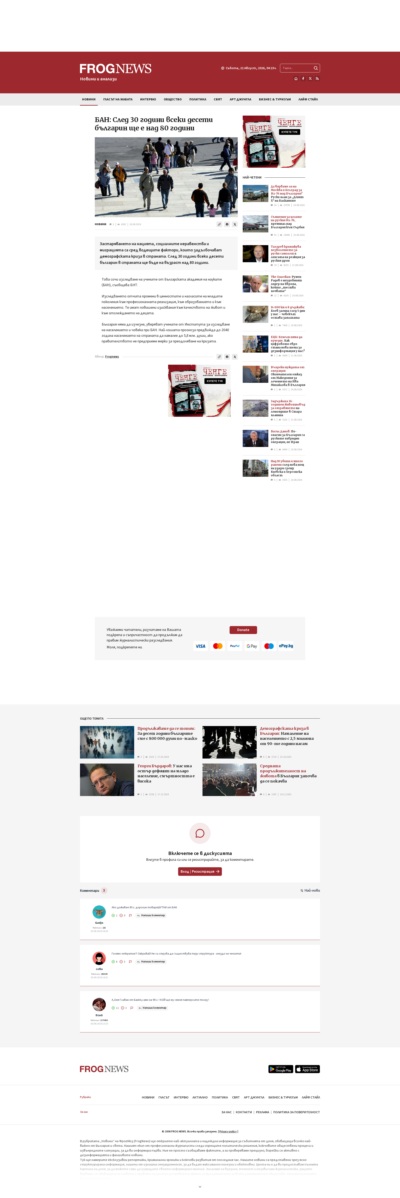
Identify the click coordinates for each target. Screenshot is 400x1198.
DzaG (99, 1015)
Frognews (112, 356)
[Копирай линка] (219, 224)
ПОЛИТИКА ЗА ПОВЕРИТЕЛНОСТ (296, 1112)
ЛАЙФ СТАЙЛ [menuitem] (308, 99)
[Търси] (315, 68)
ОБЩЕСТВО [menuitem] (173, 99)
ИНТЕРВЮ (181, 1097)
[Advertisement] (200, 26)
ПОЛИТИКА (220, 1097)
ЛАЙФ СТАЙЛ (311, 1097)
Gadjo (99, 923)
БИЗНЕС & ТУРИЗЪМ (283, 1097)
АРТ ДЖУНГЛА (254, 1097)
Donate (243, 630)
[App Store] (307, 1069)
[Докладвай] (130, 915)
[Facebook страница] (303, 78)
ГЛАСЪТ (164, 1097)
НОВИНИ (100, 224)
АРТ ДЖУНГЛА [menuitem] (240, 99)
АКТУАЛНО (200, 1097)
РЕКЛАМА (262, 1112)
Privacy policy (228, 1131)
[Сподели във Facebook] (227, 224)
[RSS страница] (317, 78)
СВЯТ (236, 1097)
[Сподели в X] (235, 224)
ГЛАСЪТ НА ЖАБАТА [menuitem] (117, 99)
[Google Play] (280, 1069)
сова (99, 969)
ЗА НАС (226, 1112)
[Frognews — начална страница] (104, 1069)
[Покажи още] (200, 1186)
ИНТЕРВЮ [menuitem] (148, 99)
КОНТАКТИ (244, 1112)
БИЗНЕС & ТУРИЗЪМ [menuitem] (275, 99)
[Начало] (296, 78)
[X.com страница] (310, 78)
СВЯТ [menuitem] (218, 99)
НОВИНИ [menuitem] (89, 99)
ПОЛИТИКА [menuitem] (197, 99)
